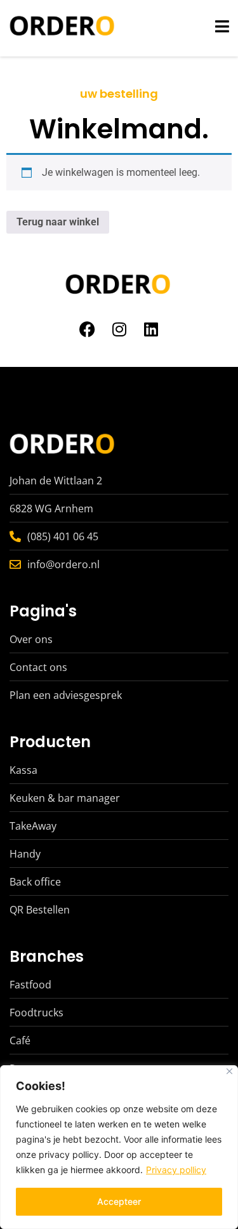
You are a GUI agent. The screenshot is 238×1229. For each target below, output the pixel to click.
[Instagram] (119, 329)
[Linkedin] (151, 329)
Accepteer (119, 1201)
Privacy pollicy (176, 1169)
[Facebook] (87, 329)
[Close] (229, 1071)
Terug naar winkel (58, 222)
